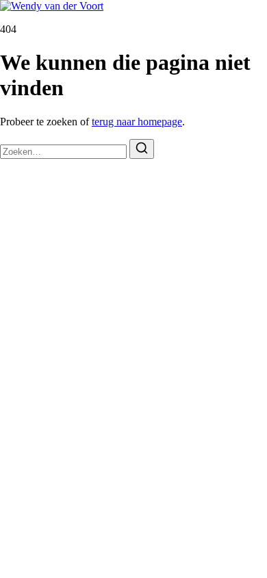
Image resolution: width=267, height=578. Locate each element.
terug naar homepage (137, 121)
